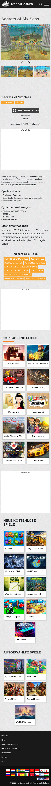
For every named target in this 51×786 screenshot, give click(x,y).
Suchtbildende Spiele (16, 259)
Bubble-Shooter (13, 263)
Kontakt (4, 757)
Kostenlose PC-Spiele (16, 271)
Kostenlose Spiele (35, 263)
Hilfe (3, 740)
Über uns (4, 736)
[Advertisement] (25, 149)
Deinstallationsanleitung (10, 749)
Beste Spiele (37, 259)
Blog (3, 761)
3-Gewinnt (7, 102)
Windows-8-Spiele (35, 278)
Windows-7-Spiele (14, 278)
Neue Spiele (10, 275)
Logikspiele (37, 271)
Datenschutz (6, 753)
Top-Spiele (25, 275)
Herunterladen (28, 110)
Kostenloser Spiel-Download (21, 267)
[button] (9, 79)
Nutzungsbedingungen (10, 744)
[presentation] (22, 63)
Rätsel (19, 102)
